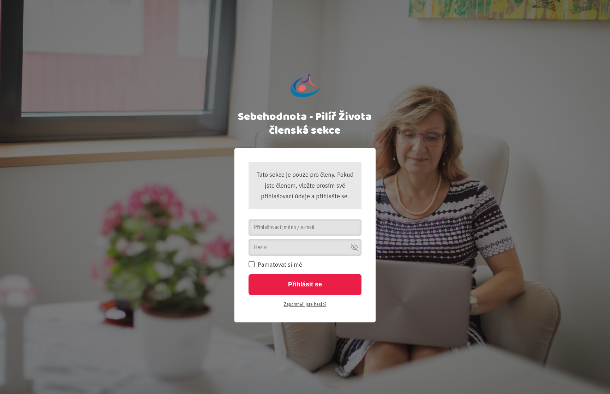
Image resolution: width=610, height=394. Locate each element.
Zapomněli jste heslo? (305, 304)
